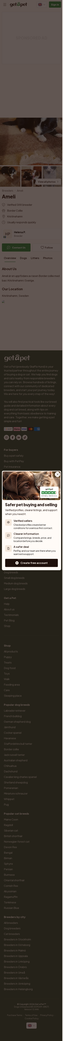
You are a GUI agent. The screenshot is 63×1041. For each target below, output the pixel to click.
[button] (31, 563)
